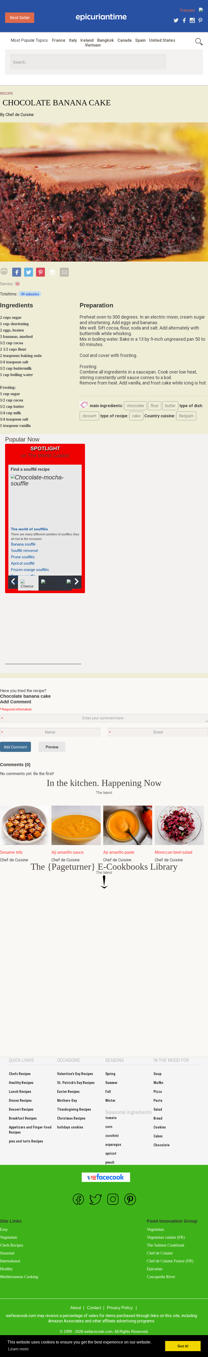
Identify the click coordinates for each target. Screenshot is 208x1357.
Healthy (6, 1269)
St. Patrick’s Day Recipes (76, 1083)
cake (136, 415)
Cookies (159, 1127)
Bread (157, 1118)
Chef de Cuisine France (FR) (170, 1261)
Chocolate (161, 1145)
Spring (110, 1074)
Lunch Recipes (20, 1092)
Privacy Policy (120, 1308)
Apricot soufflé (22, 563)
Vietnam (93, 45)
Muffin (158, 1083)
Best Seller (20, 17)
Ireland (87, 40)
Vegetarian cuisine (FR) (166, 1237)
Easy (4, 1229)
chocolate (135, 405)
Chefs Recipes (20, 1074)
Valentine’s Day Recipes (75, 1074)
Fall (108, 1092)
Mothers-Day (67, 1100)
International (10, 1261)
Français (187, 10)
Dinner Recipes (20, 1100)
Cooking (101, 17)
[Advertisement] (43, 632)
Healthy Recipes (21, 1083)
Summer (111, 1083)
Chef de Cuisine (20, 114)
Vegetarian (8, 1237)
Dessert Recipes (21, 1109)
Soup (157, 1074)
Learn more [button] (18, 1349)
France (58, 40)
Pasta (157, 1100)
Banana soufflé (23, 544)
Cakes (158, 1136)
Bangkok (105, 40)
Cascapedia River (161, 1277)
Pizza (157, 1092)
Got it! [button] (183, 1346)
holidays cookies (70, 1127)
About (75, 1308)
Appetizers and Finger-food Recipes (30, 1129)
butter (170, 405)
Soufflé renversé (24, 550)
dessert (89, 415)
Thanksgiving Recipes (74, 1109)
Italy (73, 40)
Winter (110, 1100)
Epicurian (154, 1269)
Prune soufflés (23, 557)
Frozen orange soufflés (30, 569)
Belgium (186, 415)
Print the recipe (5, 271)
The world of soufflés (29, 529)
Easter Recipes (68, 1092)
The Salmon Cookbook (165, 1245)
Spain (140, 40)
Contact (94, 1308)
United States (162, 40)
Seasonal (7, 1253)
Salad (157, 1109)
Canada (124, 40)
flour (155, 405)
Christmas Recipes (71, 1118)
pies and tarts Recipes (26, 1141)
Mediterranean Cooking (19, 1277)
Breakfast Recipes (23, 1118)
